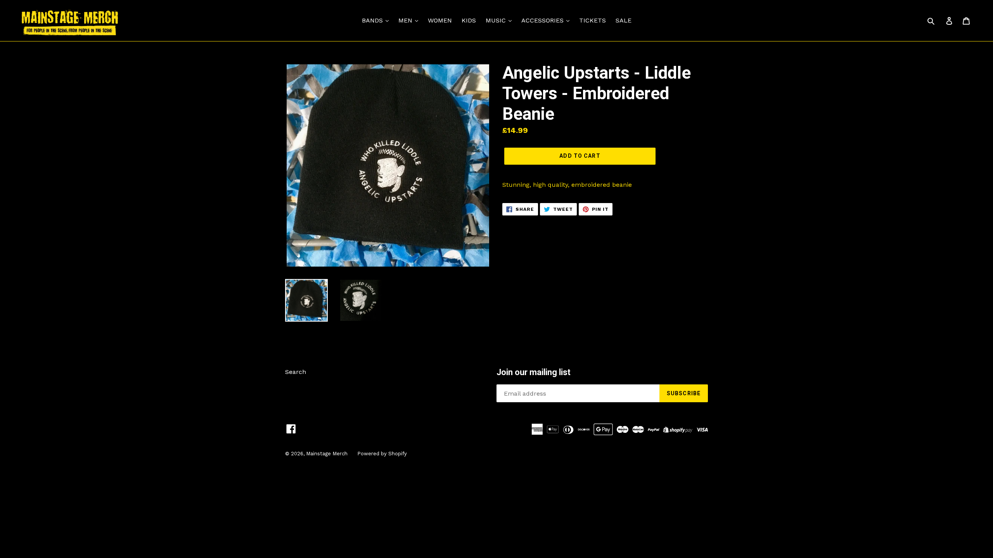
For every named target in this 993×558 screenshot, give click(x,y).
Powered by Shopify (382, 453)
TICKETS (592, 20)
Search (295, 371)
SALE (623, 20)
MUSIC (497, 20)
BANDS (373, 20)
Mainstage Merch (327, 453)
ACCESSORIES (543, 20)
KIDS (469, 20)
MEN (406, 20)
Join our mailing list (533, 372)
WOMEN (440, 20)
